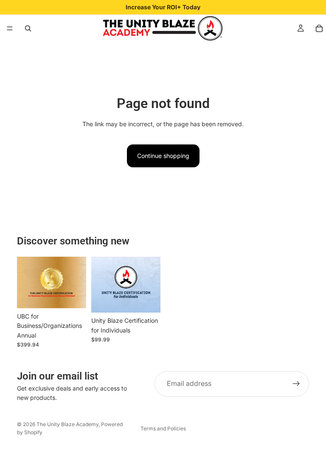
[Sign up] (296, 384)
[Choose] (73, 295)
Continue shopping (163, 155)
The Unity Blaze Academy (67, 424)
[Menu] (10, 28)
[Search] (28, 28)
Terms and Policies (163, 428)
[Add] (147, 299)
